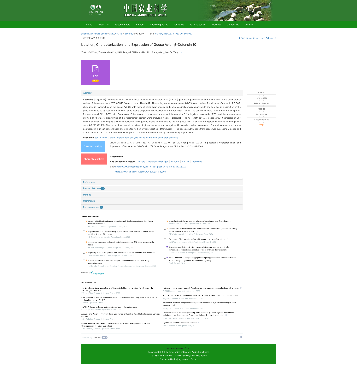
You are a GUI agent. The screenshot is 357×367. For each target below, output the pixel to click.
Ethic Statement (198, 24)
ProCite (175, 161)
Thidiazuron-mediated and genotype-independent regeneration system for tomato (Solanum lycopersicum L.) (199, 304)
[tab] (162, 93)
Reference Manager (158, 161)
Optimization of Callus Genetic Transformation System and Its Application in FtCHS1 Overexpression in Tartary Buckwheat (115, 324)
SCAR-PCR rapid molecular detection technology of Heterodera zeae (109, 307)
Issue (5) (129, 33)
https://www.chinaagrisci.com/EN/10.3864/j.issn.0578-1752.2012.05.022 (150, 166)
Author (139, 24)
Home (89, 24)
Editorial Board (122, 24)
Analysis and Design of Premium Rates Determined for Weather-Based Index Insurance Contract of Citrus (120, 315)
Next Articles (267, 38)
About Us (103, 24)
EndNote (141, 161)
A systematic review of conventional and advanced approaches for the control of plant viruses (200, 295)
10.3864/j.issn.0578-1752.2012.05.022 (173, 33)
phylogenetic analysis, (128, 137)
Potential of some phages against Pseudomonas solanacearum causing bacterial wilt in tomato (201, 288)
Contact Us (233, 24)
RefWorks (197, 161)
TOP (261, 125)
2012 (111, 33)
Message (216, 24)
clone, (113, 137)
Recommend (116, 156)
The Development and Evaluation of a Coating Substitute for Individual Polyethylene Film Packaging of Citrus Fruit (117, 289)
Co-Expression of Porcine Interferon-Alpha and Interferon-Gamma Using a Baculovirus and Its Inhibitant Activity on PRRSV (119, 298)
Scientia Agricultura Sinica (94, 33)
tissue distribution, (148, 137)
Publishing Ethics (159, 24)
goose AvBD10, (102, 137)
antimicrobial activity (168, 137)
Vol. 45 (118, 33)
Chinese (248, 24)
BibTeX (185, 161)
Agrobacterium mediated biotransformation (180, 323)
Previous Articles (249, 38)
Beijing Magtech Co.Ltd (185, 359)
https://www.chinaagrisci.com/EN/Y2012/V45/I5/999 (140, 171)
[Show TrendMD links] (241, 337)
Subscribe (178, 24)
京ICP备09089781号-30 (178, 348)
